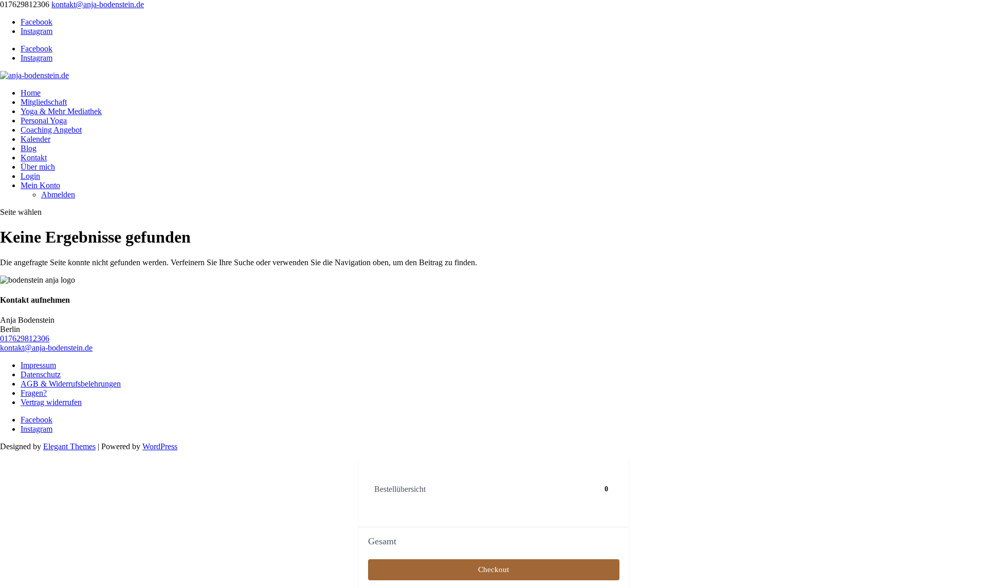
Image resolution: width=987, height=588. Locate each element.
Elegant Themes (69, 446)
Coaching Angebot (51, 129)
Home (31, 92)
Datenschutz (41, 374)
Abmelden (58, 194)
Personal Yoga (44, 120)
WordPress (159, 446)
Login (30, 176)
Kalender (35, 139)
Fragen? (34, 393)
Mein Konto (40, 185)
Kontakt (34, 157)
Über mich (38, 166)
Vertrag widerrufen (51, 402)
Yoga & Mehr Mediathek (61, 111)
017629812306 (24, 338)
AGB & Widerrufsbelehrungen (71, 383)
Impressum (38, 365)
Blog (28, 148)
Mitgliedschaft (44, 102)
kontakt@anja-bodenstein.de (46, 347)
